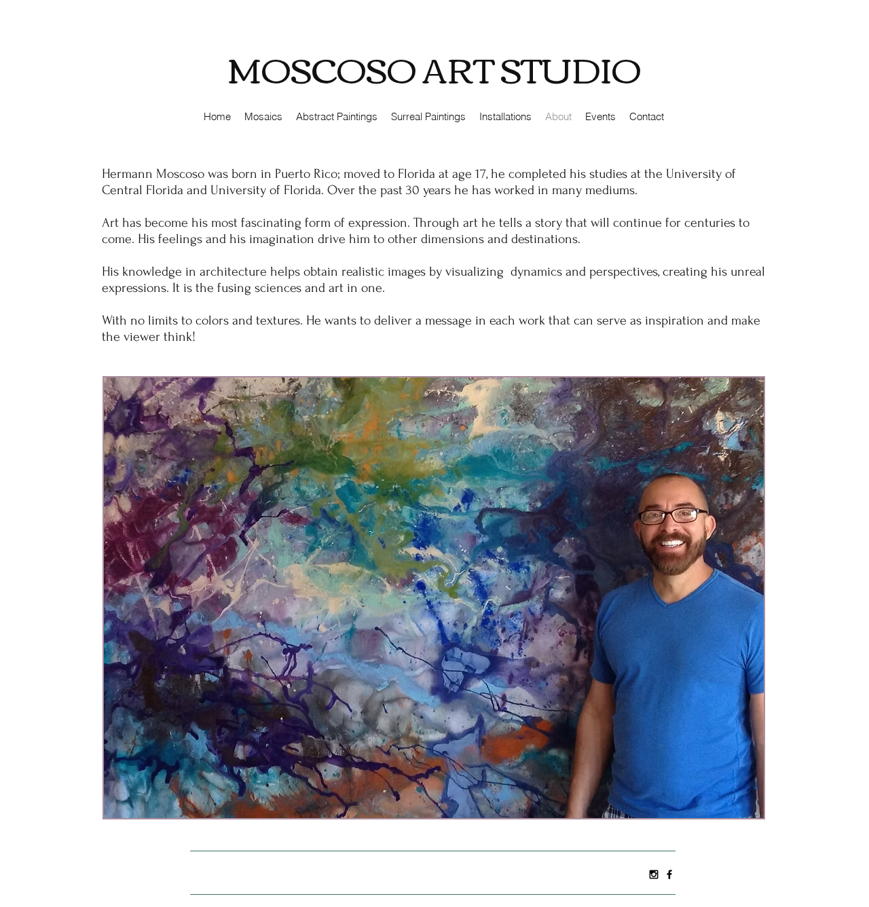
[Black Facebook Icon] (669, 874)
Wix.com (419, 870)
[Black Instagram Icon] (654, 874)
